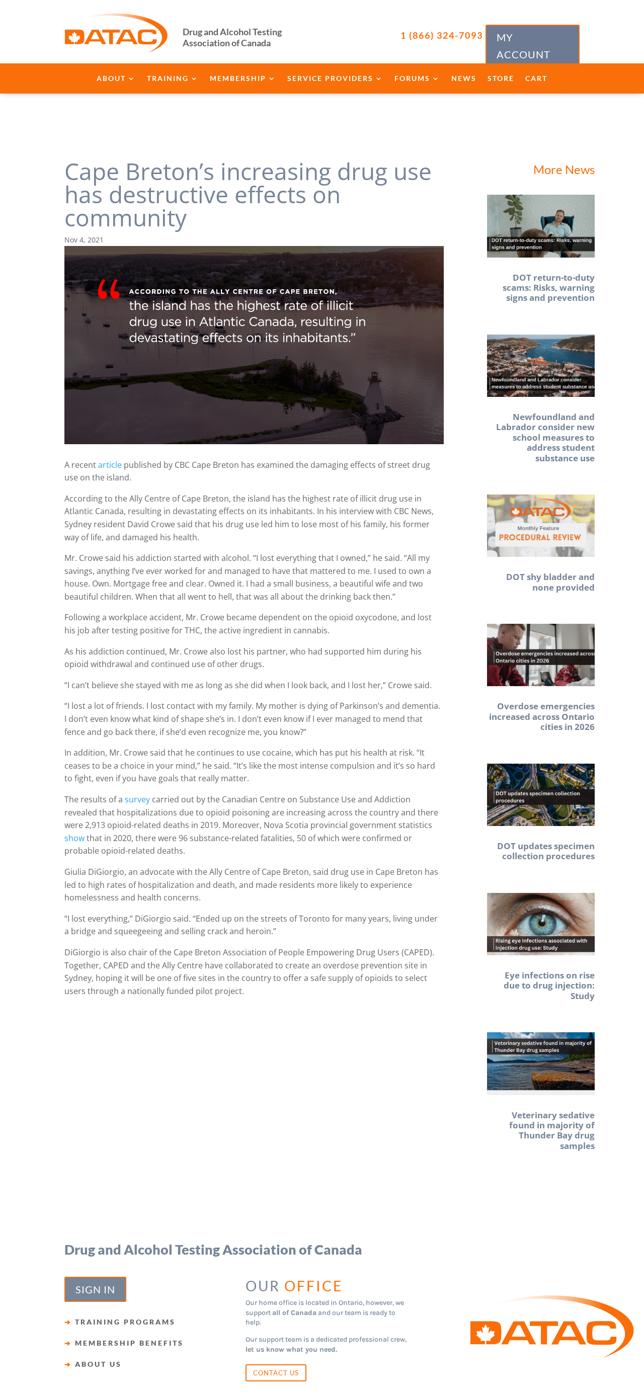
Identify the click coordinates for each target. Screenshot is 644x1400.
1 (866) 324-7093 (441, 35)
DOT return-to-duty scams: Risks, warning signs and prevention (549, 288)
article (110, 464)
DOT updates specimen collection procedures (546, 851)
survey (137, 799)
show (74, 838)
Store (501, 79)
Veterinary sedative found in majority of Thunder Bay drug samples (552, 1130)
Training (168, 79)
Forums (412, 79)
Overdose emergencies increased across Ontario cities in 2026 (542, 716)
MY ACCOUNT (523, 45)
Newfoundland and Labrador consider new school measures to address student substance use (545, 437)
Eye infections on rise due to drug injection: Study (549, 985)
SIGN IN (95, 1289)
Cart (536, 79)
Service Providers (330, 79)
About (111, 79)
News (463, 79)
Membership (238, 79)
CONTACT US (276, 1373)
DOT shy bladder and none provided (550, 582)
